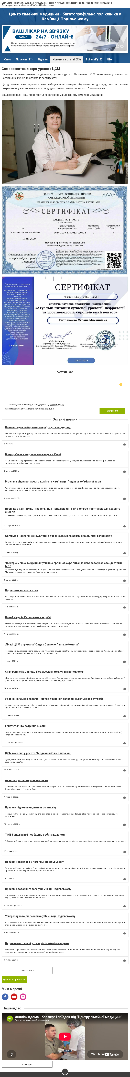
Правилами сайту (56, 405)
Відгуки (43, 59)
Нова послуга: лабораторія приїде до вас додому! (38, 427)
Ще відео (27, 1064)
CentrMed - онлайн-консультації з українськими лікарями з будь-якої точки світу (58, 535)
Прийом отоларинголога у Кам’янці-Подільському (38, 889)
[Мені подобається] (124, 444)
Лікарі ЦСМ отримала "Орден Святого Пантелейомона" (42, 644)
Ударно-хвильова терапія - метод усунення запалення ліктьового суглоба (54, 698)
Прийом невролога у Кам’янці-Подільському (34, 861)
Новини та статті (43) (67, 59)
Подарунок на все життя (21, 590)
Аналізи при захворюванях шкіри (26, 780)
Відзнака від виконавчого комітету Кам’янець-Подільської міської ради (53, 481)
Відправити (112, 411)
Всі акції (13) (94, 59)
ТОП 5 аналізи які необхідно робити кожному (35, 834)
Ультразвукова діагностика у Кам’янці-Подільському (40, 916)
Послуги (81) (24, 59)
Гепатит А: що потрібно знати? (25, 726)
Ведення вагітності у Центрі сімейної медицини (37, 943)
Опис (7, 59)
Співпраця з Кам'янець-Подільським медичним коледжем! (44, 671)
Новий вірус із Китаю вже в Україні (28, 617)
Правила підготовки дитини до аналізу (30, 807)
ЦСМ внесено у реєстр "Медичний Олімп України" (38, 753)
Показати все (27, 970)
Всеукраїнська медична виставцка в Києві (33, 454)
